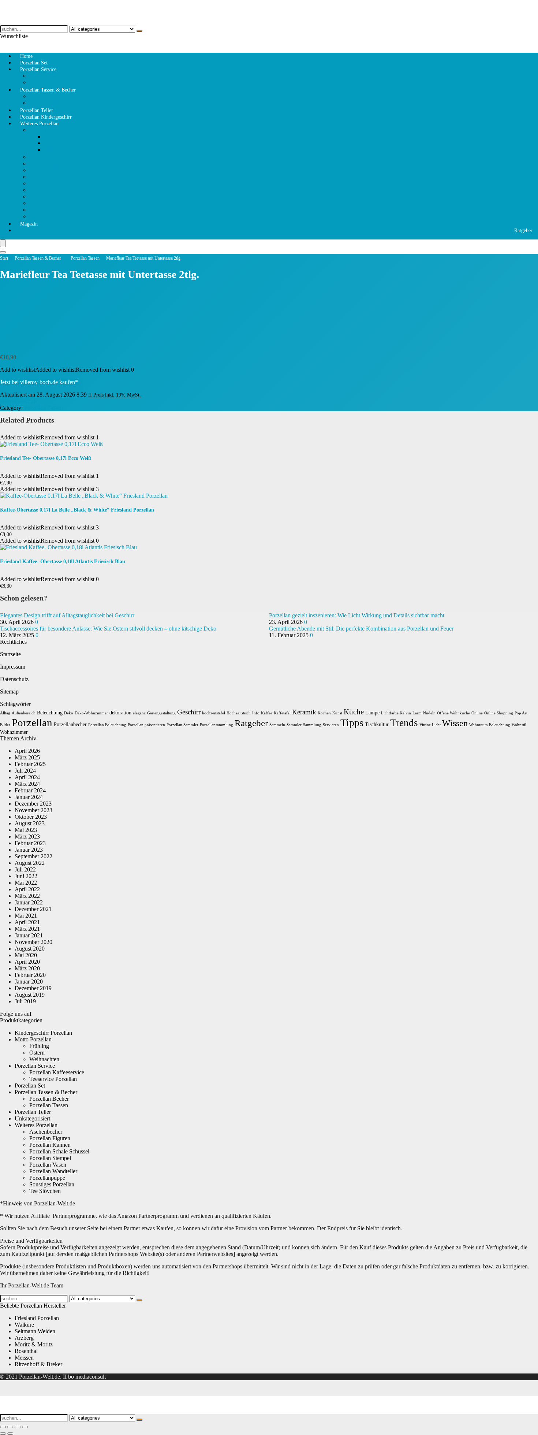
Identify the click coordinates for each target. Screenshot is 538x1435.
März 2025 (27, 757)
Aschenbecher (45, 210)
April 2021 (27, 922)
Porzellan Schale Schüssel (59, 177)
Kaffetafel (282, 713)
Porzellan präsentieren (146, 725)
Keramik (304, 712)
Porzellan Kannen (50, 170)
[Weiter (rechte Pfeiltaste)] (10, 1433)
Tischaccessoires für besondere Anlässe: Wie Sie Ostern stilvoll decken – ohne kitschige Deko (108, 628)
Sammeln (277, 725)
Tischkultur (377, 724)
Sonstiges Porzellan (51, 216)
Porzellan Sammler (182, 725)
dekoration (120, 712)
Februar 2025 (30, 764)
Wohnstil (519, 725)
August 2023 (30, 823)
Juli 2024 (25, 770)
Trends (404, 722)
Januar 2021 (29, 935)
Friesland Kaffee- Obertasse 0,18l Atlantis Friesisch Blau (62, 561)
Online (477, 713)
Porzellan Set (30, 1085)
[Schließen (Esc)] (25, 1427)
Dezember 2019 (33, 988)
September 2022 (33, 856)
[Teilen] (17, 1427)
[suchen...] (139, 31)
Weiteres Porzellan (39, 123)
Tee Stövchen (45, 157)
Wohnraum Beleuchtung (489, 725)
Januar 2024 (29, 797)
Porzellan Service (38, 69)
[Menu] (3, 243)
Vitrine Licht (430, 725)
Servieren (331, 725)
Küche (354, 711)
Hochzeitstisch (239, 713)
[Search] (3, 252)
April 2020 (27, 962)
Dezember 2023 (33, 803)
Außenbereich (24, 713)
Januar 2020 (29, 981)
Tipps (351, 722)
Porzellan (32, 722)
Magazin (29, 224)
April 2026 (27, 751)
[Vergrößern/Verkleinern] (3, 1427)
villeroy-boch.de (19, 401)
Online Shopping (498, 713)
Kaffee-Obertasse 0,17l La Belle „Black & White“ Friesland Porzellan (77, 510)
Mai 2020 (26, 955)
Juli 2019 (25, 1001)
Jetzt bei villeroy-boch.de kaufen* (39, 382)
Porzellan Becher (49, 1099)
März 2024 (27, 784)
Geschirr (189, 712)
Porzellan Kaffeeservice (56, 76)
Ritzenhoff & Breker (38, 1364)
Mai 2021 (26, 915)
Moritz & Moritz (34, 1344)
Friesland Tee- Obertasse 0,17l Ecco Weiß (45, 458)
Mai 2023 (26, 830)
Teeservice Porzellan (53, 1079)
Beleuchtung (50, 712)
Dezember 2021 (33, 909)
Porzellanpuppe (47, 196)
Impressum (12, 666)
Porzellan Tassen (48, 96)
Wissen (455, 723)
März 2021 (27, 929)
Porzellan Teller (33, 1112)
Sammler (294, 725)
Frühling (54, 136)
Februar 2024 (30, 790)
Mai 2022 (26, 883)
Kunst (337, 713)
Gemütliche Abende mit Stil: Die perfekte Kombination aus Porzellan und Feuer (361, 628)
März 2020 (27, 968)
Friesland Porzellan (37, 1318)
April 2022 (27, 889)
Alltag (5, 713)
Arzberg (24, 1338)
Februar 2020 (30, 975)
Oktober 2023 (31, 817)
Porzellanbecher (70, 724)
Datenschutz (14, 679)
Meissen (24, 1357)
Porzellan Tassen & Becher (48, 90)
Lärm (417, 713)
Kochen (324, 713)
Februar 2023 (30, 843)
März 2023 (27, 836)
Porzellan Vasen (47, 1164)
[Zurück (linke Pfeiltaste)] (3, 1433)
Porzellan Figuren (49, 163)
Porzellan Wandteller (53, 183)
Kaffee (266, 713)
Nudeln (429, 713)
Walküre (24, 1324)
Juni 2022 (26, 876)
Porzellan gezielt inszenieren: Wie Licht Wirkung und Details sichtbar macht (356, 615)
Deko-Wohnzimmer (91, 713)
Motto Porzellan (47, 130)
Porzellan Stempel (50, 190)
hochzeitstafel (213, 713)
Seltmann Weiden (35, 1331)
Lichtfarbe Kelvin (396, 713)
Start (4, 258)
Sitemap (9, 691)
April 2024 (27, 777)
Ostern (51, 143)
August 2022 (30, 863)
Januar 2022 (29, 902)
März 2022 (27, 896)
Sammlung (312, 725)
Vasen (36, 203)
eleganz (139, 713)
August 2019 (30, 995)
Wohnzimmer (14, 732)
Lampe (372, 712)
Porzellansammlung (216, 725)
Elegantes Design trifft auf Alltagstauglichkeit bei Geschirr (67, 615)
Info (255, 713)
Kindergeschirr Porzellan (43, 1033)
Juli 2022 (25, 869)
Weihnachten (59, 149)
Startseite (10, 654)
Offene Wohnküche (453, 713)
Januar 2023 (29, 850)
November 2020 (33, 942)
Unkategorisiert (32, 1118)
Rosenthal (26, 1351)
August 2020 (30, 948)
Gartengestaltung (161, 713)
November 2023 (33, 810)
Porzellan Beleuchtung (107, 725)
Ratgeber (523, 230)
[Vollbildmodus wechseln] (10, 1427)
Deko (68, 713)
